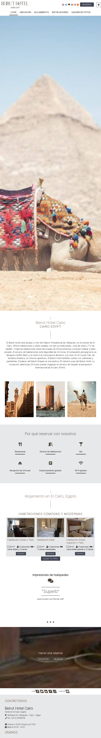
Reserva (87, 4)
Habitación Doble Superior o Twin (76, 541)
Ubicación (25, 12)
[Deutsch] (69, 4)
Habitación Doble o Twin (20, 539)
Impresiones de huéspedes (50, 575)
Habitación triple (46, 539)
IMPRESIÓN (62, 691)
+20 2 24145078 (18, 718)
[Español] (78, 4)
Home (13, 12)
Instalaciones (60, 12)
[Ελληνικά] (66, 4)
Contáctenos (16, 701)
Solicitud (43, 659)
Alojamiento (41, 12)
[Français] (72, 4)
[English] (63, 4)
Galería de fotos (81, 12)
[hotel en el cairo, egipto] (15, 4)
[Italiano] (75, 4)
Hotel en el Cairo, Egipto (15, 712)
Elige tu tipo (50, 558)
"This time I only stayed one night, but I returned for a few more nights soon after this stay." (47, 596)
